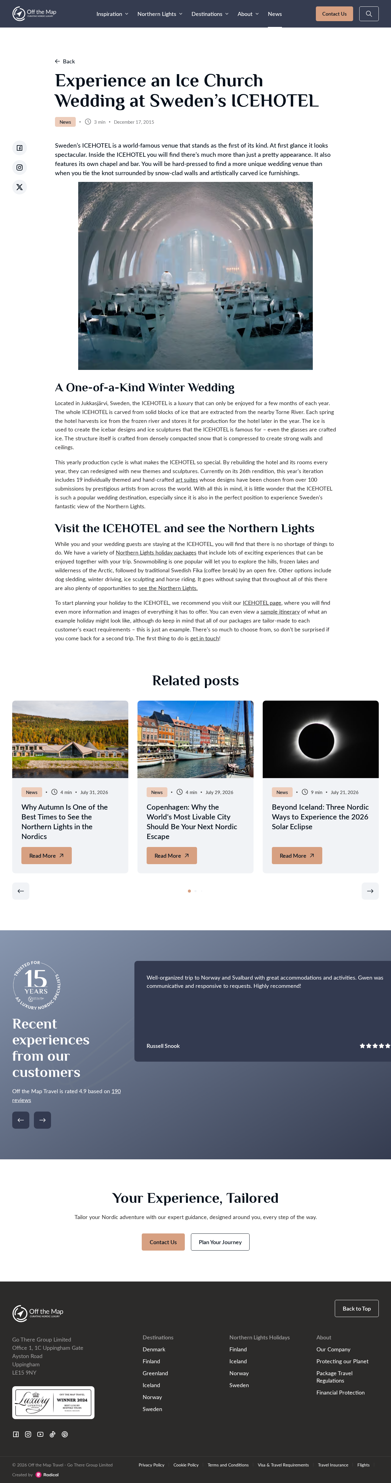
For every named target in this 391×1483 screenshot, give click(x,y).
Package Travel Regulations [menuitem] (334, 1376)
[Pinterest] (64, 1434)
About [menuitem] (245, 13)
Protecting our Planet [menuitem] (342, 1360)
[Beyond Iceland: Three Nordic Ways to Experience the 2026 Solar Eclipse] (321, 739)
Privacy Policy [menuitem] (151, 1464)
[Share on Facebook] (19, 148)
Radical (46, 1475)
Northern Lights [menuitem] (156, 13)
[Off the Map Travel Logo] (34, 14)
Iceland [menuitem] (151, 1384)
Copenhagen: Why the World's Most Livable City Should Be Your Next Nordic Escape (192, 821)
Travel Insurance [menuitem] (333, 1464)
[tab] (189, 891)
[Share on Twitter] (19, 187)
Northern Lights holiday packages (156, 552)
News (65, 122)
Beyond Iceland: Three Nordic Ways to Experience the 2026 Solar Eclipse (320, 816)
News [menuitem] (275, 13)
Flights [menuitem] (363, 1464)
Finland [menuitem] (151, 1360)
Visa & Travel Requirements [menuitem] (283, 1464)
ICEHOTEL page (262, 602)
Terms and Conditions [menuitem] (228, 1464)
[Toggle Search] (369, 13)
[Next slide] (370, 891)
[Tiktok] (52, 1434)
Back (69, 61)
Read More (49, 858)
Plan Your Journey (220, 1242)
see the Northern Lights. (168, 587)
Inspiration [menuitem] (109, 13)
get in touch (204, 638)
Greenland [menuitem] (155, 1372)
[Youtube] (40, 1434)
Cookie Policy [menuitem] (186, 1464)
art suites (187, 479)
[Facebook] (16, 1434)
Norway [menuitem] (152, 1396)
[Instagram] (28, 1434)
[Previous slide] (20, 891)
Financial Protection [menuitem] (340, 1392)
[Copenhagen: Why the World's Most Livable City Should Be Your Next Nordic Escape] (195, 739)
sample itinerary (280, 611)
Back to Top (357, 1308)
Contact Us (334, 13)
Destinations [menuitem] (207, 13)
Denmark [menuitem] (154, 1349)
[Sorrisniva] (70, 739)
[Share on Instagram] (19, 167)
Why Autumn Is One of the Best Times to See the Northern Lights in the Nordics (64, 821)
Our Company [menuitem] (333, 1349)
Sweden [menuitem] (152, 1408)
